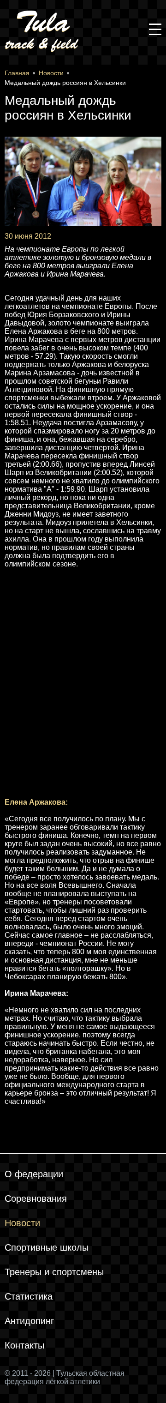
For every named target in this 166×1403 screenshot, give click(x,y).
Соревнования (36, 1198)
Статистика (29, 1296)
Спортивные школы (47, 1247)
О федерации (34, 1174)
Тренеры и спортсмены (54, 1272)
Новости (22, 1223)
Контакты (24, 1345)
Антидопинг (29, 1321)
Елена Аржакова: (36, 802)
